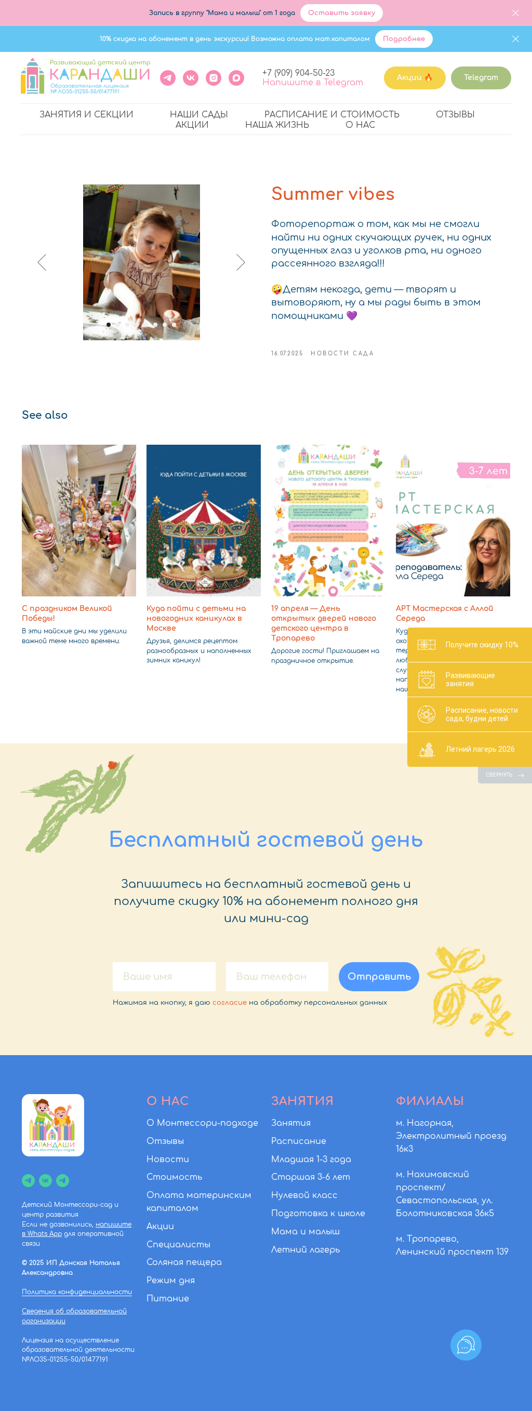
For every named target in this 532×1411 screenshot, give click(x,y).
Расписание (298, 1141)
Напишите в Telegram (312, 82)
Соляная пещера (184, 1262)
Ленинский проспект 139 (452, 1252)
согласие (229, 1002)
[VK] (190, 78)
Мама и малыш (305, 1231)
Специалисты (178, 1244)
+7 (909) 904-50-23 (298, 73)
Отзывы (455, 114)
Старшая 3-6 (300, 1177)
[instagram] (213, 78)
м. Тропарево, (427, 1239)
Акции (192, 125)
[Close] (516, 13)
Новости (168, 1159)
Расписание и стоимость (332, 114)
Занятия (291, 1123)
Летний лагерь (305, 1250)
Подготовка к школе (318, 1213)
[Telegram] (168, 78)
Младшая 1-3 (299, 1159)
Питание (168, 1298)
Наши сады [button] (199, 114)
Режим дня (171, 1280)
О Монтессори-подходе (202, 1123)
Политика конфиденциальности (77, 1292)
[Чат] (62, 1180)
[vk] (45, 1180)
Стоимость (174, 1177)
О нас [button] (360, 125)
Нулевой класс (304, 1195)
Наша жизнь (277, 125)
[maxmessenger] (236, 78)
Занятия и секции (86, 114)
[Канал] (28, 1180)
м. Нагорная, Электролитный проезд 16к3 (451, 1136)
